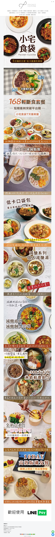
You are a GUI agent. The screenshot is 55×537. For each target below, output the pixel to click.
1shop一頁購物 (28, 536)
